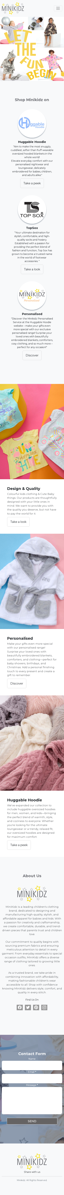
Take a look (32, 269)
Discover (32, 355)
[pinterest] (36, 1007)
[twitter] (28, 1007)
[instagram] (44, 1007)
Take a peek (32, 183)
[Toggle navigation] (58, 8)
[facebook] (20, 1007)
